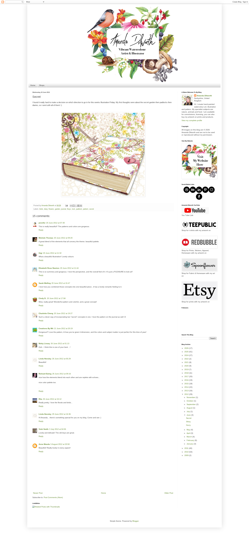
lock (73, 209)
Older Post (168, 493)
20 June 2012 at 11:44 (69, 268)
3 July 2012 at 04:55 (57, 429)
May (189, 430)
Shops (41, 85)
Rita (40, 399)
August (190, 408)
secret (91, 209)
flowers (51, 209)
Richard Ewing (45, 374)
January (190, 444)
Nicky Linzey (44, 343)
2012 (186, 394)
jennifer (42, 223)
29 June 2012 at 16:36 (61, 414)
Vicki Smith (44, 429)
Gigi (40, 253)
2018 (186, 373)
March (189, 437)
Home (32, 85)
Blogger (135, 521)
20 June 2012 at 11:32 (52, 253)
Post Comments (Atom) (53, 497)
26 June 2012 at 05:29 (61, 359)
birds (41, 209)
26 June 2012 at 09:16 (61, 374)
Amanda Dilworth (204, 96)
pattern (85, 209)
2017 (186, 376)
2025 (186, 352)
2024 (186, 355)
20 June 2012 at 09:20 (63, 238)
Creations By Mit (46, 328)
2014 (186, 387)
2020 (186, 366)
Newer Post (38, 493)
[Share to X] (76, 205)
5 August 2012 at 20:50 (60, 444)
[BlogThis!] (73, 205)
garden (57, 209)
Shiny (188, 422)
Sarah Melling (45, 283)
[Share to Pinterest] (81, 205)
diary (46, 209)
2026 (186, 348)
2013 (186, 391)
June (189, 415)
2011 (186, 448)
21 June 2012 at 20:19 (63, 328)
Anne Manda (44, 444)
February (191, 440)
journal (63, 209)
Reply (41, 230)
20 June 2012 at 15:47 (60, 283)
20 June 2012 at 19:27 (63, 313)
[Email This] (71, 205)
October (190, 401)
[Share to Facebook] (78, 205)
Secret (188, 418)
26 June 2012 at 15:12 (52, 399)
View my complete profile (192, 120)
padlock (79, 209)
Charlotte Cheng (46, 313)
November (191, 397)
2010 (186, 452)
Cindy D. (42, 298)
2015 (186, 384)
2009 (186, 455)
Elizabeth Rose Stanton (49, 268)
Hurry (188, 425)
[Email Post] (66, 205)
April (189, 433)
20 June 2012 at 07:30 (55, 223)
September (191, 404)
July (188, 411)
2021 (186, 362)
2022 (186, 359)
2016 (186, 380)
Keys (69, 209)
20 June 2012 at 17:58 (56, 298)
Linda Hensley (45, 359)
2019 (186, 369)
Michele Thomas (46, 238)
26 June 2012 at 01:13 (60, 343)
